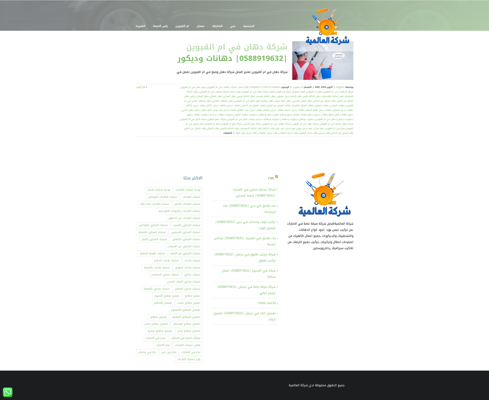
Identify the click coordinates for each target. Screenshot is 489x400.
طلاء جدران (324, 133)
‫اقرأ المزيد (141, 87)
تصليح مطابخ (192, 295)
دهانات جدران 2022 (196, 105)
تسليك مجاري (192, 274)
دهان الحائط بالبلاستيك (333, 96)
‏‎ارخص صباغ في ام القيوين (193, 87)
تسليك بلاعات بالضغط (157, 267)
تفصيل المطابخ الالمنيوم (185, 310)
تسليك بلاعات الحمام (166, 260)
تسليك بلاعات (192, 260)
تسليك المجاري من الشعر (185, 253)
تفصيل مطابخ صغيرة (159, 331)
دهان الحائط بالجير (312, 96)
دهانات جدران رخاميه (274, 110)
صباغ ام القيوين (212, 124)
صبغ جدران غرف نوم (285, 128)
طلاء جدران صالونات (268, 133)
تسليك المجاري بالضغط (152, 232)
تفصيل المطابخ (163, 302)
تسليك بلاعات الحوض (187, 267)
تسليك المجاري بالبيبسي (185, 232)
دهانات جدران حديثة (294, 110)
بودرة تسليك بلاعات (158, 189)
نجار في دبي (168, 352)
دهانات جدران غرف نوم (225, 110)
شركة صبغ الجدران (252, 124)
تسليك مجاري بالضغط (157, 288)
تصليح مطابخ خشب (188, 302)
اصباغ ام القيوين (314, 92)
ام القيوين (297, 87)
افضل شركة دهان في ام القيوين (258, 92)
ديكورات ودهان (306, 119)
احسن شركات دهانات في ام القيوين (225, 87)
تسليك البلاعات (191, 196)
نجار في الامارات (190, 352)
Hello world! (267, 303)
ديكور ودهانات (265, 115)
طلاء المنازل (213, 128)
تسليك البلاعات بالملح (187, 203)
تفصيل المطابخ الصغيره (186, 317)
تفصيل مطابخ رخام (189, 331)
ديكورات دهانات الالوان (245, 115)
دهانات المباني (337, 105)
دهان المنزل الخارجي (302, 101)
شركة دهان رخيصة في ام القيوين (336, 124)
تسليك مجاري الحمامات (165, 274)
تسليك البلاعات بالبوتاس (162, 196)
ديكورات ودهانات (289, 119)
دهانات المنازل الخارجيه (303, 105)
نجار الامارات (163, 345)
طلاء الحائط (268, 128)
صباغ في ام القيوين (335, 128)
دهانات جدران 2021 (216, 105)
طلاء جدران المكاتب (288, 133)
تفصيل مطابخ (158, 317)
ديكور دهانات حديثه (324, 115)
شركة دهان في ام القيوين (305, 124)
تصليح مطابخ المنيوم (167, 295)
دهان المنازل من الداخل (324, 101)
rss (271, 178)
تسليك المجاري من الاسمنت (183, 246)
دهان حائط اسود (283, 101)
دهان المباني (229, 96)
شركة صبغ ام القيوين (231, 124)
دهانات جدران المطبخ (343, 110)
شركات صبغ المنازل (217, 119)
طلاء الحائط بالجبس (229, 128)
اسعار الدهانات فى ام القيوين (338, 92)
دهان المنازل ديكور (199, 96)
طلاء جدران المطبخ (308, 133)
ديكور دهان (207, 110)
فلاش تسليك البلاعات (187, 345)
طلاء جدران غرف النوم (246, 133)
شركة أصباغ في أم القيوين (193, 119)
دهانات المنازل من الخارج (279, 105)
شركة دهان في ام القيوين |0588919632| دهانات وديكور (232, 53)
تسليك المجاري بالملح (154, 239)
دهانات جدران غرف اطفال (250, 110)
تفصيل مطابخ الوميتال (186, 323)
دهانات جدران (233, 105)
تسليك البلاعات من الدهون (184, 218)
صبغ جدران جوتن (305, 128)
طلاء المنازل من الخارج (195, 128)
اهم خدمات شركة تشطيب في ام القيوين (220, 92)
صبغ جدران (319, 128)
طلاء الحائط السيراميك (251, 128)
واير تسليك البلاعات (188, 359)
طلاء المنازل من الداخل (342, 133)
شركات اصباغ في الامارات (185, 338)
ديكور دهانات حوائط (303, 115)
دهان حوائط (268, 101)
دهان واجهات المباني (222, 101)
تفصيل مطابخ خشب (156, 323)
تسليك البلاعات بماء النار (154, 203)
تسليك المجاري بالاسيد (186, 225)
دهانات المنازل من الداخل (254, 105)
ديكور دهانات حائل (344, 115)
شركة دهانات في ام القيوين (276, 124)
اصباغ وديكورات (283, 92)
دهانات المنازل (322, 105)
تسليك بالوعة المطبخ (152, 253)
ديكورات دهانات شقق (198, 115)
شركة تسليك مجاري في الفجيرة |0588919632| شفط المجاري (254, 192)
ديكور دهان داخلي (191, 110)
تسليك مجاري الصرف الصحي (183, 281)
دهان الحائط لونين (246, 96)
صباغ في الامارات (156, 338)
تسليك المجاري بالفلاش (186, 239)
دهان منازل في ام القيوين (248, 101)
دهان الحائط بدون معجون (289, 96)
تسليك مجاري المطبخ (187, 288)
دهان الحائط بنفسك (266, 96)
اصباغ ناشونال (298, 92)
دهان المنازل (216, 96)
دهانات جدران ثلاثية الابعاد (319, 110)
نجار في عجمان (147, 352)
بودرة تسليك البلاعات (187, 189)
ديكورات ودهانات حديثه (268, 119)
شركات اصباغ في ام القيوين (241, 119)
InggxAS (340, 87)
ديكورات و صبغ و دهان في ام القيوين (334, 119)
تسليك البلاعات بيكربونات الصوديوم (179, 211)
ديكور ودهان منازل (283, 115)
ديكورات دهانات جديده (221, 115)
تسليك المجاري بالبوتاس (153, 225)
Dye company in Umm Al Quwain (262, 87)
